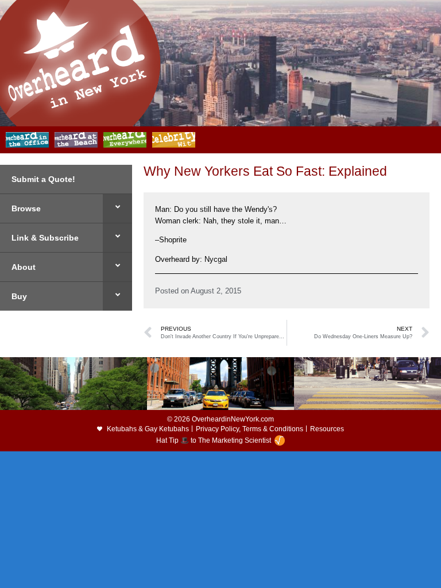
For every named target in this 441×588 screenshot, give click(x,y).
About (23, 267)
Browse (26, 208)
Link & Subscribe (45, 237)
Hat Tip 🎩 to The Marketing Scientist (213, 440)
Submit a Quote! (43, 179)
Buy (19, 296)
